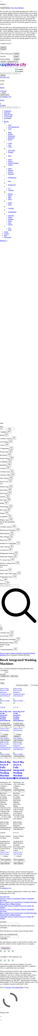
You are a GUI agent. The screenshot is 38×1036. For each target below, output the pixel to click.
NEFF (10, 203)
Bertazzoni (11, 136)
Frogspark (8, 987)
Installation (30, 898)
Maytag (10, 194)
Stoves (10, 224)
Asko (10, 129)
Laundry (7, 653)
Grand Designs (18, 902)
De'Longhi (11, 150)
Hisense (10, 170)
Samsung (11, 215)
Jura (9, 181)
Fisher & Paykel (13, 163)
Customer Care (8, 902)
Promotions (7, 118)
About (6, 232)
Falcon (10, 161)
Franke (10, 165)
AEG (10, 125)
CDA (10, 147)
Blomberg (11, 138)
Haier (10, 168)
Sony (9, 223)
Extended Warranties (30, 902)
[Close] (1, 1)
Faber (10, 159)
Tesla (9, 230)
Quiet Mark (3, 906)
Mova (10, 199)
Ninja (10, 205)
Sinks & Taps (8, 114)
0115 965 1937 (5, 77)
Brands (6, 121)
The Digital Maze (18, 987)
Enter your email (9, 934)
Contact (6, 233)
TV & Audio (8, 116)
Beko (10, 132)
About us (3, 898)
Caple (10, 143)
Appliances (7, 111)
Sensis (10, 217)
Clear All (3, 61)
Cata (9, 145)
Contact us (9, 898)
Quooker (11, 208)
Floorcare (7, 113)
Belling (10, 134)
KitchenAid (12, 185)
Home (2, 653)
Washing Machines (16, 653)
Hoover (10, 172)
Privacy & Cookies (25, 906)
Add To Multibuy (6, 860)
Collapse (16, 53)
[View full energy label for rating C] (6, 726)
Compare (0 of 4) (13, 61)
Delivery (24, 898)
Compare (5, 734)
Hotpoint (11, 174)
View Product (4, 738)
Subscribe (4, 938)
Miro (9, 197)
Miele (10, 195)
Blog (5, 235)
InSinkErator (12, 177)
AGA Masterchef (13, 127)
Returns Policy (4, 904)
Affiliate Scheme (15, 904)
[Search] (20, 73)
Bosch (10, 139)
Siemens (10, 219)
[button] (6, 54)
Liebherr (11, 190)
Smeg (10, 221)
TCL (9, 228)
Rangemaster (12, 212)
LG (9, 188)
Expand (16, 56)
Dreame (10, 152)
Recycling (3, 900)
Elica (9, 156)
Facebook (3, 922)
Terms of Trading (13, 906)
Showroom (7, 237)
